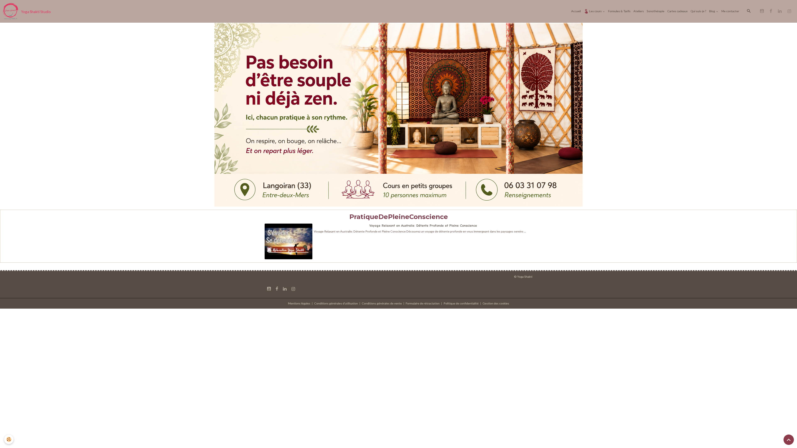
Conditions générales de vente (382, 303)
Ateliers (638, 11)
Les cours (595, 11)
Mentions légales (299, 303)
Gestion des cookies (496, 303)
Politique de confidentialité (461, 303)
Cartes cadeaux (677, 11)
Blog (712, 11)
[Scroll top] (789, 440)
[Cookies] (8, 439)
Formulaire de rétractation (423, 303)
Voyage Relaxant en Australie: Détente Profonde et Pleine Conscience (423, 226)
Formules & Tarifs (619, 11)
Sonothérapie (655, 11)
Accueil (576, 11)
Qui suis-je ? (698, 11)
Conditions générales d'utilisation (336, 303)
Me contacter (730, 11)
